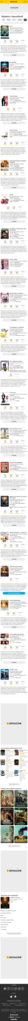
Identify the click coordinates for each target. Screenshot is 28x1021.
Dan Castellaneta (17, 332)
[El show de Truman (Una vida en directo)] (5, 233)
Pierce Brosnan (13, 300)
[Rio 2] (5, 31)
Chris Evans (17, 570)
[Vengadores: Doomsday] (5, 903)
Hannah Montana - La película (18, 532)
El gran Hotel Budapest (16, 462)
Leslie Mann (12, 399)
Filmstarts (12, 1003)
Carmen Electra (18, 68)
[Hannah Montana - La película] (5, 537)
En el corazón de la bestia (6, 922)
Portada (2, 13)
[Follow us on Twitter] (12, 988)
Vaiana (7, 770)
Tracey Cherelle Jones (18, 367)
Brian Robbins (18, 198)
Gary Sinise (21, 135)
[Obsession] (16, 762)
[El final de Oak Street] (16, 773)
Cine (5, 13)
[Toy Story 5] (3, 762)
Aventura (17, 29)
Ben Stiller (15, 503)
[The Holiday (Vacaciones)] (5, 639)
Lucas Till (12, 539)
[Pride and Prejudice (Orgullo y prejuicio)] (5, 165)
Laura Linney (21, 235)
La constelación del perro (6, 913)
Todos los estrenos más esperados (14, 933)
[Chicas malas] (5, 264)
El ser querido (3, 917)
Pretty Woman (14, 96)
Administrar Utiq (13, 1010)
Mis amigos (23, 40)
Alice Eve (21, 571)
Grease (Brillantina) (15, 600)
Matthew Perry (21, 398)
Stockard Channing (16, 607)
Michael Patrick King (19, 431)
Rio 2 (11, 26)
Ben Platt (12, 676)
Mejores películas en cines (14, 784)
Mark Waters (17, 262)
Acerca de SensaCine (5, 1009)
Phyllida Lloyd (18, 297)
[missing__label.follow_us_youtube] (5, 988)
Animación (12, 29)
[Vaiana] (3, 773)
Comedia (21, 29)
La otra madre (3, 929)
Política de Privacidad (5, 1010)
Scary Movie (13, 62)
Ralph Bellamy (13, 102)
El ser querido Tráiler (7, 824)
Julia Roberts (22, 101)
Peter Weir (17, 234)
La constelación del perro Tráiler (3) (21, 806)
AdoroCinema (6, 1005)
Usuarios (11, 40)
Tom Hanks (15, 135)
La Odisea (8, 750)
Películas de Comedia (17, 13)
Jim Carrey (15, 235)
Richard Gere (16, 101)
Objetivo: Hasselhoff (12, 16)
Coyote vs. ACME (4, 924)
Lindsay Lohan (16, 263)
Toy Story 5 (8, 759)
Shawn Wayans (16, 366)
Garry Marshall (18, 100)
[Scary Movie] (5, 67)
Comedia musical (13, 296)
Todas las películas (10, 13)
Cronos (2, 915)
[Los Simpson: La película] (5, 332)
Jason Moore (17, 673)
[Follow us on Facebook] (8, 988)
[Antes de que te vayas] (5, 571)
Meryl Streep (16, 298)
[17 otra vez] (5, 397)
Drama (15, 132)
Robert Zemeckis (18, 134)
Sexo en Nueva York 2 (16, 428)
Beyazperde (21, 1003)
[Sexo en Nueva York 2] (5, 433)
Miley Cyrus (15, 538)
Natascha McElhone (14, 236)
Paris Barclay (17, 365)
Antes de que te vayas (16, 566)
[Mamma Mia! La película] (5, 298)
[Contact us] (23, 988)
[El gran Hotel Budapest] (5, 467)
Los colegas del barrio (16, 361)
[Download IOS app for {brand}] (12, 996)
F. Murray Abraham (14, 469)
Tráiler (7, 758)
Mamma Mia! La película (16, 293)
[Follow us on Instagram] (15, 988)
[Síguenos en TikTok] (19, 988)
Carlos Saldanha (18, 30)
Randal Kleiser (18, 604)
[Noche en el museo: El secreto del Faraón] (5, 501)
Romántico (16, 99)
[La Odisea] (3, 752)
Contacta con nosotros (14, 1009)
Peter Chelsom (18, 536)
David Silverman (18, 331)
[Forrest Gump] (5, 134)
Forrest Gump (13, 130)
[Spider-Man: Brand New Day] (16, 752)
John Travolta (16, 605)
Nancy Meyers (18, 638)
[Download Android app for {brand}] (16, 996)
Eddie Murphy (16, 200)
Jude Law (12, 641)
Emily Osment (22, 538)
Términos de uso (22, 1009)
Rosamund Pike (18, 168)
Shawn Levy (17, 502)
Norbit (11, 194)
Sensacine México (19, 1005)
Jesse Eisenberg (17, 31)
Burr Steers (17, 396)
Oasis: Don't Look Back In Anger (7, 920)
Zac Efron (15, 398)
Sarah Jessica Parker (17, 433)
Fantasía (20, 500)
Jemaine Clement (18, 32)
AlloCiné (3, 1003)
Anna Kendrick (16, 675)
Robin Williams (21, 503)
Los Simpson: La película (17, 327)
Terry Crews (16, 201)
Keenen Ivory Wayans (19, 66)
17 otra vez (13, 392)
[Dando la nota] (5, 674)
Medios (5, 40)
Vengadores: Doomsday (15, 897)
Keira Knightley (16, 167)
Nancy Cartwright (13, 334)
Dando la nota (13, 669)
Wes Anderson (18, 466)
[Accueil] (13, 2)
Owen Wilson (12, 504)
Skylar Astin (23, 675)
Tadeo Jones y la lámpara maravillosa (8, 910)
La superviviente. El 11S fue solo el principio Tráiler (21, 841)
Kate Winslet (22, 639)
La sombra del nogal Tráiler (7, 841)
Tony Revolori (23, 468)
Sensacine (17, 40)
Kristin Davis (16, 434)
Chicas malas (13, 259)
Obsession (22, 759)
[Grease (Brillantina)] (5, 605)
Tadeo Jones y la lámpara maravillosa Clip (7, 806)
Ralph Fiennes (16, 468)
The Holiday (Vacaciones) (17, 634)
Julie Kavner (24, 332)
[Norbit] (5, 199)
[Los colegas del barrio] (5, 366)
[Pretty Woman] (5, 101)
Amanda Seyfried (18, 264)
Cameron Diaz (16, 639)
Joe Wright (17, 166)
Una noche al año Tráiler (20, 824)
